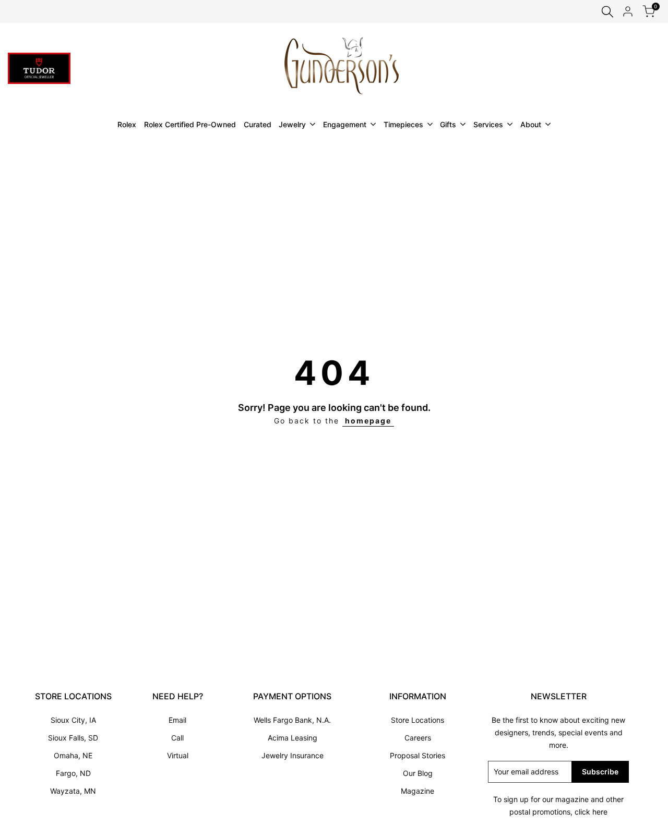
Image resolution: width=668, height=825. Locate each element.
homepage (368, 420)
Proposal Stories (417, 755)
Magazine (417, 790)
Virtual (177, 755)
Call (177, 737)
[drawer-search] (607, 12)
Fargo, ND (73, 773)
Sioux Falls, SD (73, 737)
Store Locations (417, 719)
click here (591, 811)
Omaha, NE (73, 755)
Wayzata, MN (73, 790)
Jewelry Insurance (292, 755)
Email (177, 719)
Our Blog (418, 773)
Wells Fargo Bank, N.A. (292, 719)
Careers (417, 737)
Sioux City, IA (73, 719)
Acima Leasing (292, 737)
